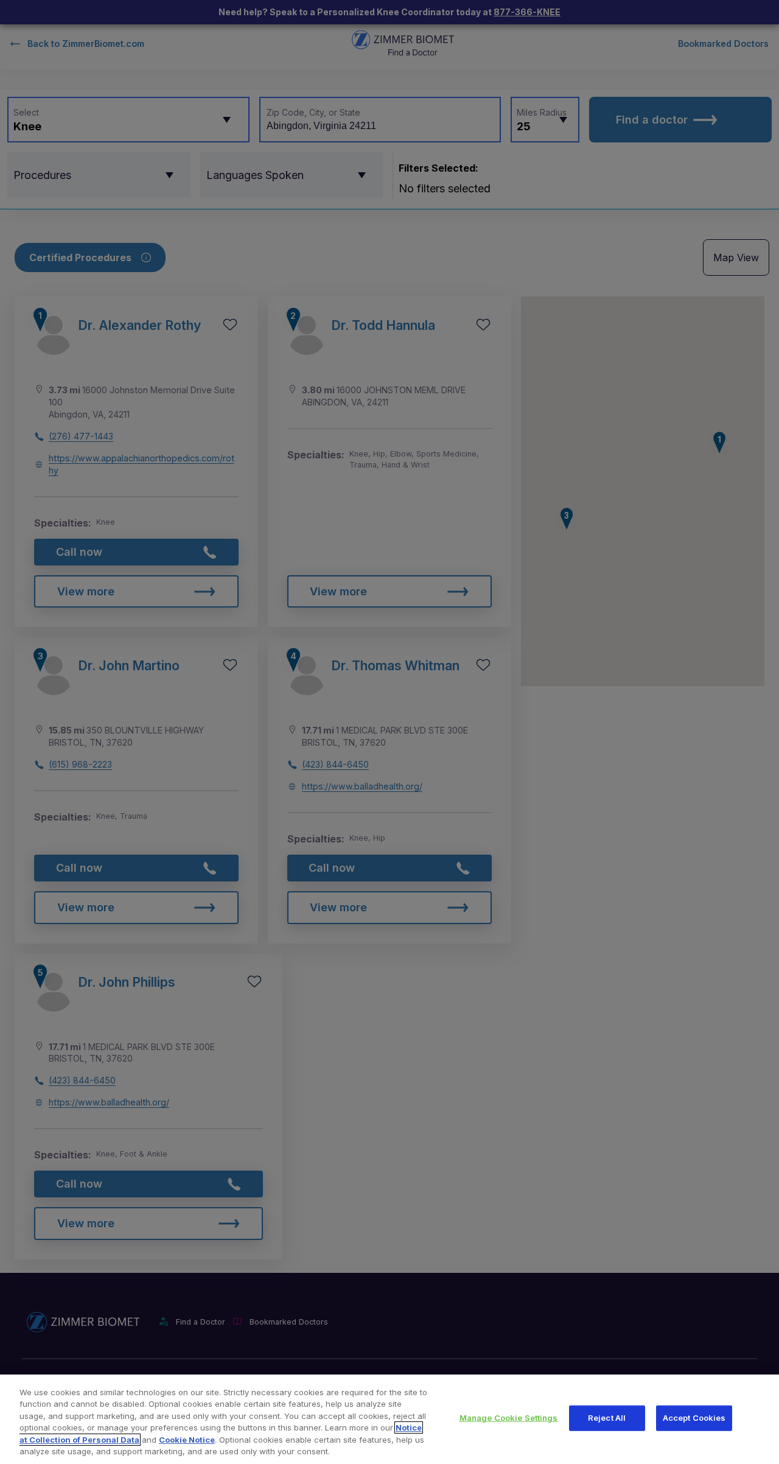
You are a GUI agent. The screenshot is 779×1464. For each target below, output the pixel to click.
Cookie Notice (187, 1440)
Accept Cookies (694, 1418)
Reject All (607, 1418)
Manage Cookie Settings (508, 1418)
